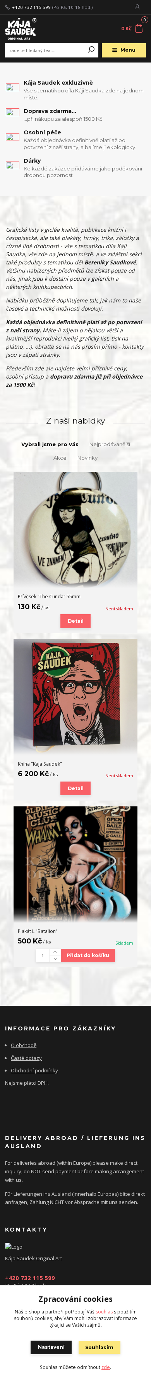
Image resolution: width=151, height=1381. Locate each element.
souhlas (104, 1311)
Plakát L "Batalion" (38, 931)
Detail (76, 621)
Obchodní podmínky (34, 1070)
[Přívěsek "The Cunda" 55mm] (75, 530)
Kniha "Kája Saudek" (40, 764)
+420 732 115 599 (31, 7)
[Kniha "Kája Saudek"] (75, 697)
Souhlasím (99, 1347)
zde (105, 1367)
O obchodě (23, 1045)
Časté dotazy (26, 1057)
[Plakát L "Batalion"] (75, 864)
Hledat (91, 50)
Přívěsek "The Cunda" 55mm (49, 596)
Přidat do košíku (88, 955)
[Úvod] (31, 29)
